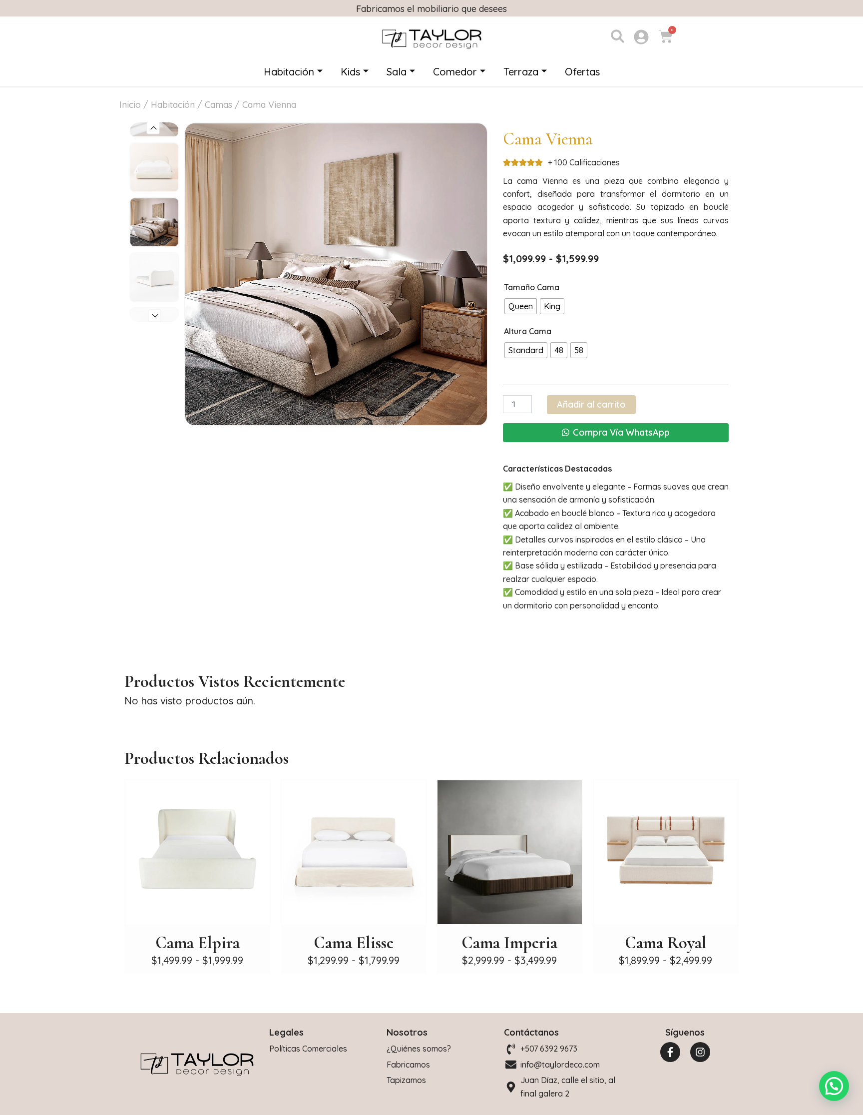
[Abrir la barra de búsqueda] (617, 35)
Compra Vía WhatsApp (621, 432)
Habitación (289, 71)
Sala (397, 71)
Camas (218, 104)
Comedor (455, 71)
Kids (350, 71)
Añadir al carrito (591, 404)
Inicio (130, 104)
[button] (153, 127)
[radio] (520, 306)
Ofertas (582, 71)
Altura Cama (527, 331)
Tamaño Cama (531, 287)
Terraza (520, 71)
